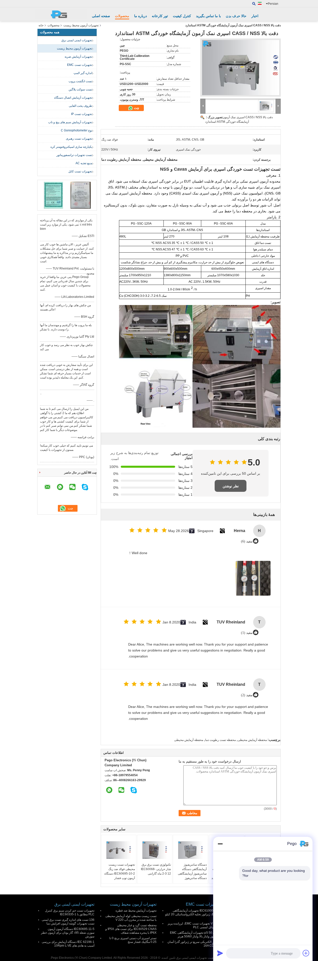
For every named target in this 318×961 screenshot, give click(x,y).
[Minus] (220, 844)
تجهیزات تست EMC (79, 65)
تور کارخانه (160, 16)
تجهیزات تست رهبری (79, 138)
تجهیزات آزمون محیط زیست (81, 25)
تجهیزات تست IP (81, 114)
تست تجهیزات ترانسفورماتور (74, 155)
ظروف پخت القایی (80, 106)
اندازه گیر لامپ (83, 73)
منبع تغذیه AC (84, 163)
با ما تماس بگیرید (208, 16)
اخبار (254, 16)
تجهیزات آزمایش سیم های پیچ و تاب (70, 122)
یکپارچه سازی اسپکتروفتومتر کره (71, 147)
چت (136, 108)
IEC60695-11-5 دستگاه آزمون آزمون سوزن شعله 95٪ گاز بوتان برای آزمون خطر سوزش (67, 932)
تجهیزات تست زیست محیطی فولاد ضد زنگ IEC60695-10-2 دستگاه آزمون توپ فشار (119, 871)
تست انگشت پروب (80, 81)
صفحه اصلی (101, 16)
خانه (41, 25)
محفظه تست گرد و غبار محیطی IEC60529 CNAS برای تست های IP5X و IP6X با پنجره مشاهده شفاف (131, 928)
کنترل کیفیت (182, 16)
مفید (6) (247, 541)
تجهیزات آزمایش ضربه (78, 56)
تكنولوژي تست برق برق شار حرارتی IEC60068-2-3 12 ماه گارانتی (156, 869)
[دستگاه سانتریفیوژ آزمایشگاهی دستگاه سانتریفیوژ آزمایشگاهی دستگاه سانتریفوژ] (190, 850)
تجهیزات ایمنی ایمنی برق (76, 40)
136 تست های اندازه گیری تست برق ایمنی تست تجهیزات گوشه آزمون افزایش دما (68, 921)
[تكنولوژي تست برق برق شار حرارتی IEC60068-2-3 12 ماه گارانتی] (154, 850)
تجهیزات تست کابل (80, 171)
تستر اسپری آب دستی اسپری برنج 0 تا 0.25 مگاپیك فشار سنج (133, 940)
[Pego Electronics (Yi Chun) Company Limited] (61, 14)
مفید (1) (247, 633)
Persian (273, 3)
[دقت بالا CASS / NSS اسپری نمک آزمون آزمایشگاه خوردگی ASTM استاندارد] (240, 67)
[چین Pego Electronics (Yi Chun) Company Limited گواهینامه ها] (53, 195)
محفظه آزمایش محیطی (252, 740)
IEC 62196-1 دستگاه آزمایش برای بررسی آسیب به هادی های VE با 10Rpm (68, 943)
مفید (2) (247, 695)
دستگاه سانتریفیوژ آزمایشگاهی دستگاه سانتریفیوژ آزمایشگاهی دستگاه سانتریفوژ (192, 871)
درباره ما (140, 16)
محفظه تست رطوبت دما (220, 740)
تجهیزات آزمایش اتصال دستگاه (73, 97)
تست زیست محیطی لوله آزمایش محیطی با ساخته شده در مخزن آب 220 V (131, 918)
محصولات (122, 16)
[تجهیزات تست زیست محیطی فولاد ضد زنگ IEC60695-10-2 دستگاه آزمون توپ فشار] (118, 850)
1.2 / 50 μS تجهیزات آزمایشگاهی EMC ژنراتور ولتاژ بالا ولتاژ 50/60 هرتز (194, 934)
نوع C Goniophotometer (76, 130)
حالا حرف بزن (236, 16)
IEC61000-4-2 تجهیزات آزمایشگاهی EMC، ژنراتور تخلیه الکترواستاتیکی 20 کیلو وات (192, 914)
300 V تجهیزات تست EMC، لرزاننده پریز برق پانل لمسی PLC (193, 925)
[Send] (220, 953)
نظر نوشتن (231, 486)
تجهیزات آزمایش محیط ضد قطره (136, 910)
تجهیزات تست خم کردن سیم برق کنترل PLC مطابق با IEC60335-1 (69, 912)
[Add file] (306, 953)
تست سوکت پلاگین (80, 89)
